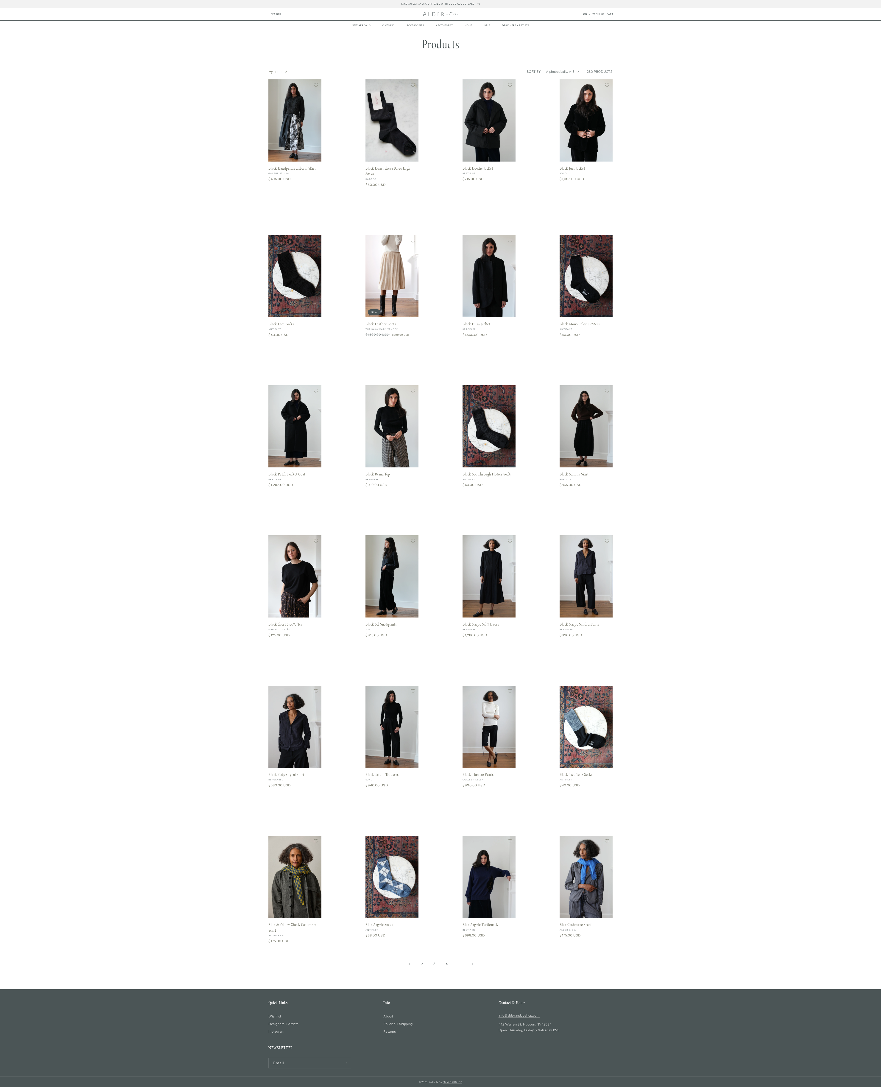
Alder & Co (435, 1082)
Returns (389, 1031)
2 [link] (422, 964)
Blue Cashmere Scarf (575, 924)
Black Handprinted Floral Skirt (292, 168)
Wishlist (274, 1016)
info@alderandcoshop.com (519, 1015)
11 (471, 964)
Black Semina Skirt (574, 474)
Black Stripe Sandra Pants (579, 624)
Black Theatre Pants (478, 774)
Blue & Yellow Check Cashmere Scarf (292, 927)
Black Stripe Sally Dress (481, 624)
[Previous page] (397, 964)
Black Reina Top (377, 474)
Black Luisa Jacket (476, 324)
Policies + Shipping (398, 1024)
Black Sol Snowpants (381, 624)
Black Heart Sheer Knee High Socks (387, 171)
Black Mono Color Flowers (580, 324)
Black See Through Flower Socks (487, 474)
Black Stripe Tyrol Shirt (286, 774)
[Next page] (484, 964)
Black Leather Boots (380, 324)
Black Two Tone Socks (576, 774)
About (388, 1016)
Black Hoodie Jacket (478, 168)
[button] (275, 14)
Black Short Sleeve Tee (285, 624)
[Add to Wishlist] (315, 84)
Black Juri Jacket (572, 168)
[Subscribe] (346, 1063)
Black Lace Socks (281, 324)
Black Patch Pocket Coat (286, 474)
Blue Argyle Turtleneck (480, 924)
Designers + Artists (283, 1024)
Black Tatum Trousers (382, 774)
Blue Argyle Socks (379, 924)
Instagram (276, 1031)
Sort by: (534, 72)
